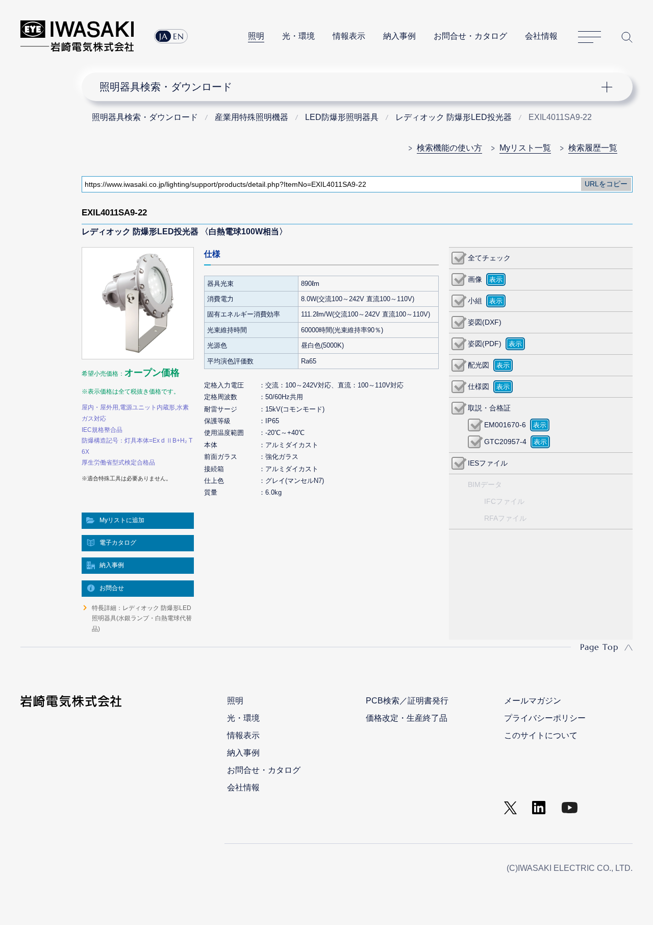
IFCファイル (504, 501)
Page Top (599, 647)
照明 (256, 36)
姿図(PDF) (484, 343)
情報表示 (349, 36)
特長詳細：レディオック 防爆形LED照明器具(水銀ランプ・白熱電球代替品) (142, 618)
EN (178, 36)
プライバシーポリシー (545, 718)
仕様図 (478, 386)
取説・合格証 (489, 408)
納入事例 (399, 36)
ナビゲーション (351, 86)
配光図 (478, 365)
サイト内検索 (627, 37)
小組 (475, 301)
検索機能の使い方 (449, 147)
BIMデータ (485, 484)
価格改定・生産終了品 (406, 718)
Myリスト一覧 (525, 147)
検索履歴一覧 (592, 147)
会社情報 (541, 36)
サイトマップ (589, 37)
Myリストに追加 (121, 520)
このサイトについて (540, 735)
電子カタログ (117, 542)
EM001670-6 (505, 425)
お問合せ (111, 588)
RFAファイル (505, 518)
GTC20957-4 (505, 441)
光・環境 (298, 36)
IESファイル (488, 463)
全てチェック (489, 258)
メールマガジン (532, 700)
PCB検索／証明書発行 (407, 700)
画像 (475, 279)
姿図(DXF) (484, 322)
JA (163, 36)
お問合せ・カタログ (470, 36)
